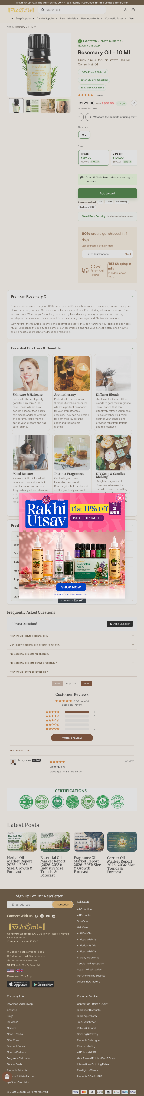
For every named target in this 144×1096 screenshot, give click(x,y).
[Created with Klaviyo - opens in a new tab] (72, 601)
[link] (72, 546)
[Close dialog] (119, 498)
